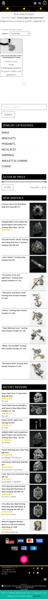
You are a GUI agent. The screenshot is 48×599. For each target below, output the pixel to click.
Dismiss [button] (36, 596)
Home (13, 18)
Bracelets (9, 138)
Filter (7, 187)
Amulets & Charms (14, 160)
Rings (5, 132)
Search (8, 114)
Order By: (5, 34)
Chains (6, 166)
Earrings (8, 155)
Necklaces (9, 149)
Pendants (8, 144)
